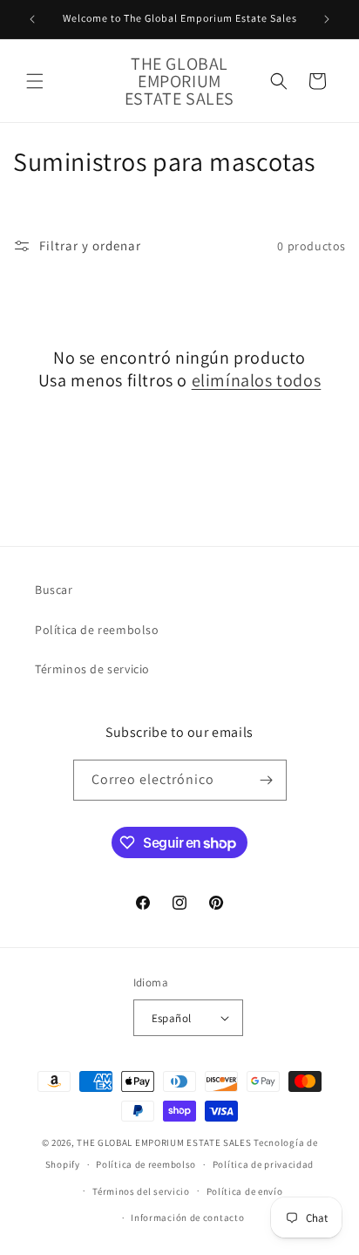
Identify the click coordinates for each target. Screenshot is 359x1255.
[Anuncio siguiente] (327, 19)
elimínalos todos (257, 380)
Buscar (54, 589)
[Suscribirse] (266, 780)
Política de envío (245, 1191)
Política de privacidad (263, 1164)
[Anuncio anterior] (32, 19)
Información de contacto (187, 1217)
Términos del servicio (141, 1191)
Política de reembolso (97, 630)
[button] (35, 81)
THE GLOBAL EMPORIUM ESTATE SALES (164, 1142)
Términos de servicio (92, 669)
